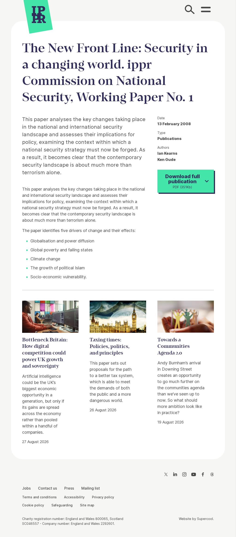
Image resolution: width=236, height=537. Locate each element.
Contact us (47, 488)
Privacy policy (103, 497)
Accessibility (74, 497)
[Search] (190, 10)
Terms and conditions (39, 497)
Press (69, 488)
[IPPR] (39, 15)
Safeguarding (62, 505)
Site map (87, 505)
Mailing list (90, 488)
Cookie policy (33, 505)
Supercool (205, 519)
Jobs (26, 488)
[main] (118, 236)
